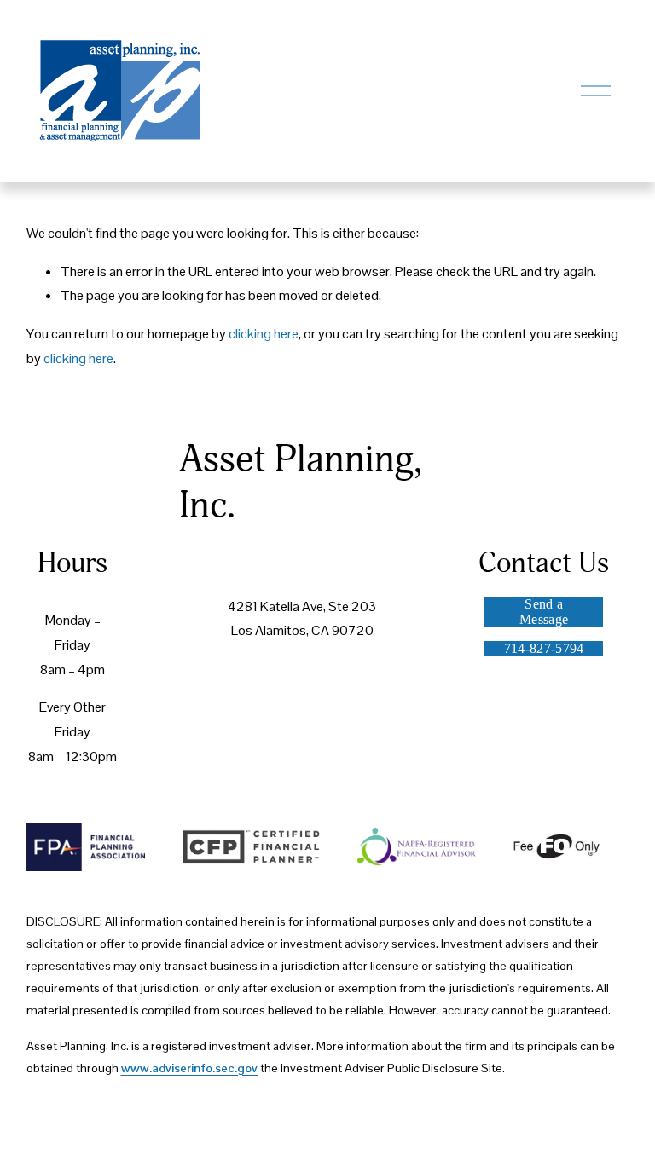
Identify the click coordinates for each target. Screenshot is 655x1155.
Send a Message (543, 612)
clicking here (264, 334)
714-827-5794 (544, 648)
